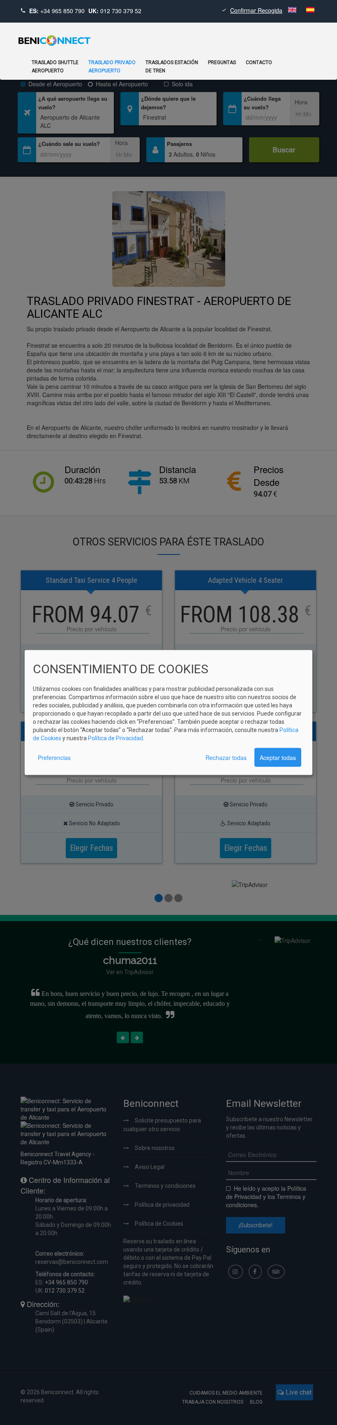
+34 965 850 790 (62, 11)
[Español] (310, 10)
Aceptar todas (278, 757)
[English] (293, 10)
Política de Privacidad (115, 738)
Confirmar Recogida (256, 10)
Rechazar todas (226, 757)
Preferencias (54, 757)
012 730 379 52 (120, 11)
